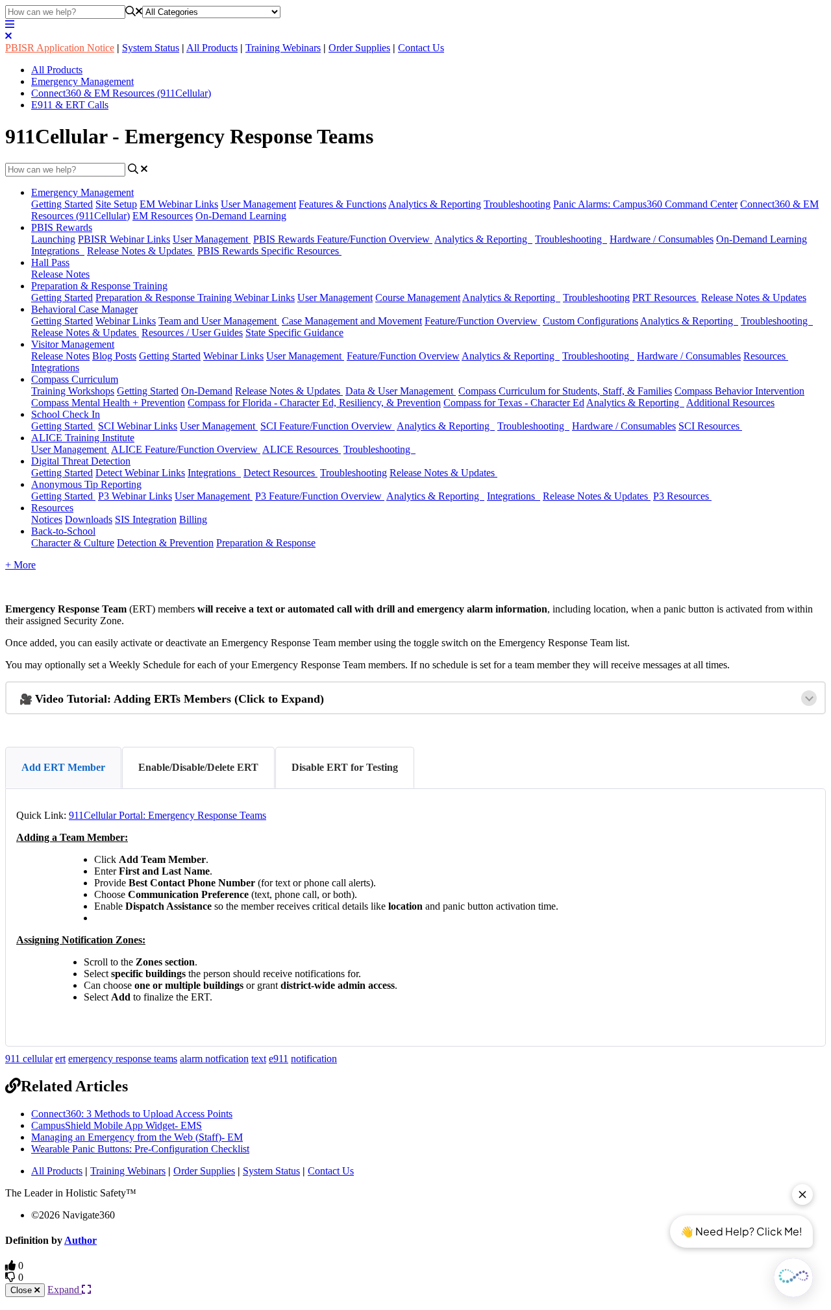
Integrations (57, 250)
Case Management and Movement (352, 320)
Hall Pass (50, 262)
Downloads (88, 519)
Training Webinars (283, 47)
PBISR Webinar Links (124, 239)
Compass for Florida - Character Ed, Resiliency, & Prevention (314, 402)
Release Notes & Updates (141, 250)
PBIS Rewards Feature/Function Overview (342, 239)
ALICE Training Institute (82, 437)
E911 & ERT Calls (69, 104)
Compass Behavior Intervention (739, 390)
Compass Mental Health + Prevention (108, 402)
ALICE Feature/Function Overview (185, 449)
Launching (53, 239)
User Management (258, 204)
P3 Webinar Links (135, 496)
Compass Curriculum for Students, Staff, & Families (565, 390)
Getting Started (62, 204)
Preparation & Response (266, 542)
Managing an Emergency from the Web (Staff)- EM (137, 1137)
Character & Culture (72, 542)
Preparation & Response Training (99, 285)
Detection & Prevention (165, 542)
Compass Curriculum (74, 379)
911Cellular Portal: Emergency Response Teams (167, 815)
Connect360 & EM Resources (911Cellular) (121, 93)
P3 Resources (682, 496)
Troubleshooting (517, 204)
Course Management (417, 297)
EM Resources (162, 215)
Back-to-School (63, 531)
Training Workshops (72, 390)
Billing (193, 519)
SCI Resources (710, 425)
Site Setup (116, 204)
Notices (46, 519)
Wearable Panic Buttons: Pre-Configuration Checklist (140, 1148)
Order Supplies (359, 47)
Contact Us (421, 47)
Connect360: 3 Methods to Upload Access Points (131, 1113)
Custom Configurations (590, 320)
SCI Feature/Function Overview (327, 425)
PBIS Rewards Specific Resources (269, 250)
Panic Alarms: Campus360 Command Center (645, 204)
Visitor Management (72, 344)
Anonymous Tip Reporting (86, 484)
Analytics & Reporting (434, 204)
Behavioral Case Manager (84, 309)
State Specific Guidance (294, 332)
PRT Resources (665, 297)
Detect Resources (280, 472)
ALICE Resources (301, 449)
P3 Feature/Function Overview (319, 496)
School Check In (65, 414)
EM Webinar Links (179, 204)
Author (80, 1240)
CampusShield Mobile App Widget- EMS (116, 1125)
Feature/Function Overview (482, 320)
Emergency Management (82, 81)
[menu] (9, 24)
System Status (150, 47)
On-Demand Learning (240, 215)
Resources (765, 355)
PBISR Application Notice (59, 47)
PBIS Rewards (61, 227)
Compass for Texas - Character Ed (513, 402)
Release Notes (60, 274)
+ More (20, 564)
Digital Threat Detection (80, 461)
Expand (64, 1289)
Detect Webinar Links (140, 472)
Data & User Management (400, 390)
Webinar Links (125, 320)
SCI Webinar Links (137, 425)
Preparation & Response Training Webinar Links (195, 297)
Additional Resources (730, 402)
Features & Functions (342, 204)
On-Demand (206, 390)
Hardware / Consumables (661, 239)
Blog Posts (114, 355)
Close (22, 1290)
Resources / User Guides (192, 332)
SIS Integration (146, 519)
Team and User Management (218, 320)
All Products (212, 47)
